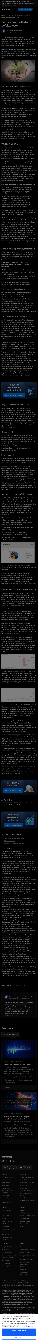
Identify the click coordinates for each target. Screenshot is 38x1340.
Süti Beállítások (28, 1326)
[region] (19, 1327)
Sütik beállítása (19, 1338)
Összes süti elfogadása (19, 1330)
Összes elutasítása (19, 1334)
